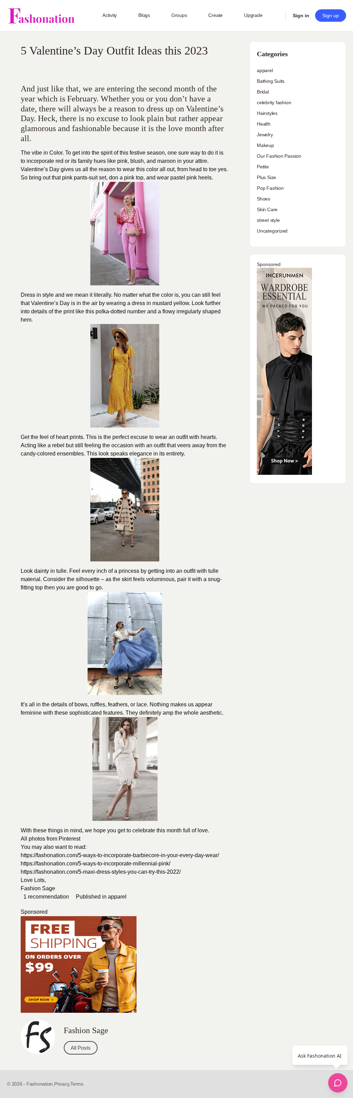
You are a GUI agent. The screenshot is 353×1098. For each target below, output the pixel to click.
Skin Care (267, 209)
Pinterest (69, 839)
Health (264, 124)
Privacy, (62, 1084)
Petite (263, 166)
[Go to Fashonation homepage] (41, 15)
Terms (76, 1084)
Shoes (263, 199)
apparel (117, 897)
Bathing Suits (270, 81)
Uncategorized (272, 231)
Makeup (265, 145)
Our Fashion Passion (279, 156)
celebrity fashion (274, 102)
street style (268, 220)
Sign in (301, 15)
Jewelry (265, 134)
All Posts (81, 1048)
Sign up (330, 15)
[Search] (276, 15)
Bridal (263, 92)
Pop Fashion (270, 188)
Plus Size (266, 177)
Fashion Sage (39, 888)
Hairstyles (267, 113)
